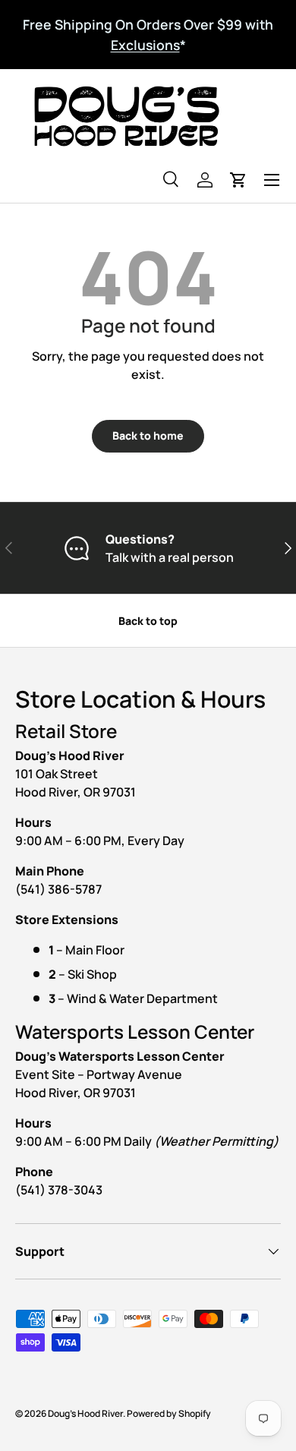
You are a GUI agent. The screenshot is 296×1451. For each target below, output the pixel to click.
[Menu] (271, 180)
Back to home (148, 435)
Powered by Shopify (169, 1413)
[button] (238, 180)
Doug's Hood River (85, 1413)
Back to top (148, 621)
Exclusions (145, 45)
